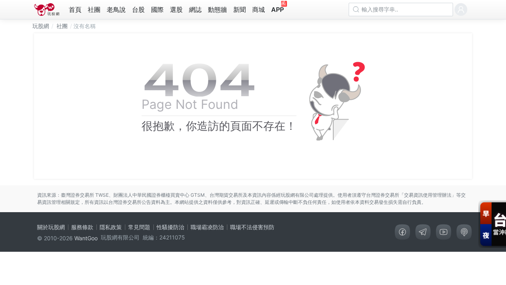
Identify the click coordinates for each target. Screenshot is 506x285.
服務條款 (82, 227)
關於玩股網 (51, 227)
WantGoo (86, 238)
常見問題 (139, 227)
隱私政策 (111, 227)
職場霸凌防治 (207, 227)
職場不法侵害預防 (252, 227)
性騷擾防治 (170, 227)
